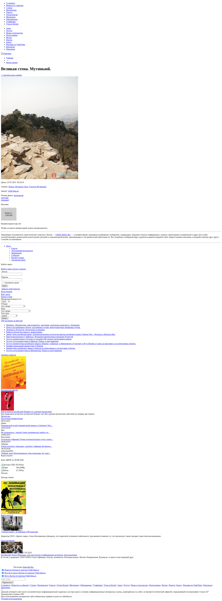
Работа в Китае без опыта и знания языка (24, 332)
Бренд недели (7, 515)
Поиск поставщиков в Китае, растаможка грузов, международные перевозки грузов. (43, 327)
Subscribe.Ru (28, 567)
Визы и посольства (14, 33)
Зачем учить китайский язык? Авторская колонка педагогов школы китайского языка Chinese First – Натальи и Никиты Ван (60, 334)
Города (9, 12)
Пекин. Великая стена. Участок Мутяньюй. (27, 187)
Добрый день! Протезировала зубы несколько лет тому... (25, 453)
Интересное (11, 10)
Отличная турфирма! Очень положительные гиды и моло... (27, 439)
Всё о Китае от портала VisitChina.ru (20, 576)
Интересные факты (9, 390)
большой (5, 200)
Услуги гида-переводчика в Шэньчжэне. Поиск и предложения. (34, 350)
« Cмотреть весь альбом (11, 75)
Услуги (9, 31)
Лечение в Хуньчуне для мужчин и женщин (25, 330)
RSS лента (5, 294)
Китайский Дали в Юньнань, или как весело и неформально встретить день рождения (39, 555)
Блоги (8, 42)
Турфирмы (11, 22)
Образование (12, 19)
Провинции (16, 253)
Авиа (8, 28)
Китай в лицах (17, 258)
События (15, 255)
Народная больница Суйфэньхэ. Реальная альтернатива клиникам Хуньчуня (39, 337)
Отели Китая (11, 15)
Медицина (10, 17)
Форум (9, 40)
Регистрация (6, 291)
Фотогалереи (12, 35)
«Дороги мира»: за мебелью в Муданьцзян (19, 532)
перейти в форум (8, 355)
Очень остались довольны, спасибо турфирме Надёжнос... (26, 446)
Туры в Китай (12, 24)
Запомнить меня (11, 283)
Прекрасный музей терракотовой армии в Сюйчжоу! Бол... (27, 425)
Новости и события (14, 5)
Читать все (5, 416)
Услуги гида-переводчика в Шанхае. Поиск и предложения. (32, 341)
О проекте (10, 3)
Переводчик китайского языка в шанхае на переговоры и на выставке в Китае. (40, 348)
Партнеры (10, 49)
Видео (9, 38)
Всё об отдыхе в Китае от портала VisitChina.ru (25, 573)
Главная (9, 58)
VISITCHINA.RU (63, 235)
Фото (8, 246)
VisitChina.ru (13, 191)
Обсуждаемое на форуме (12, 321)
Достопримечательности (22, 251)
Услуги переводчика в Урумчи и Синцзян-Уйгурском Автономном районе (39, 339)
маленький (18, 195)
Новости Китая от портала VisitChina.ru (21, 570)
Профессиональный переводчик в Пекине (24, 346)
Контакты (10, 47)
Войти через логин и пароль (13, 269)
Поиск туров (6, 297)
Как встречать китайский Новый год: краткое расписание (26, 412)
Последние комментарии (12, 418)
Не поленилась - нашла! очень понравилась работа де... (25, 432)
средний (4, 198)
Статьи (9, 8)
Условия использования (11, 599)
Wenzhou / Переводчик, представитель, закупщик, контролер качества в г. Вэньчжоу (43, 325)
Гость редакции (8, 540)
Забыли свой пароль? (10, 289)
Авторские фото (18, 260)
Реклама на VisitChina (15, 44)
